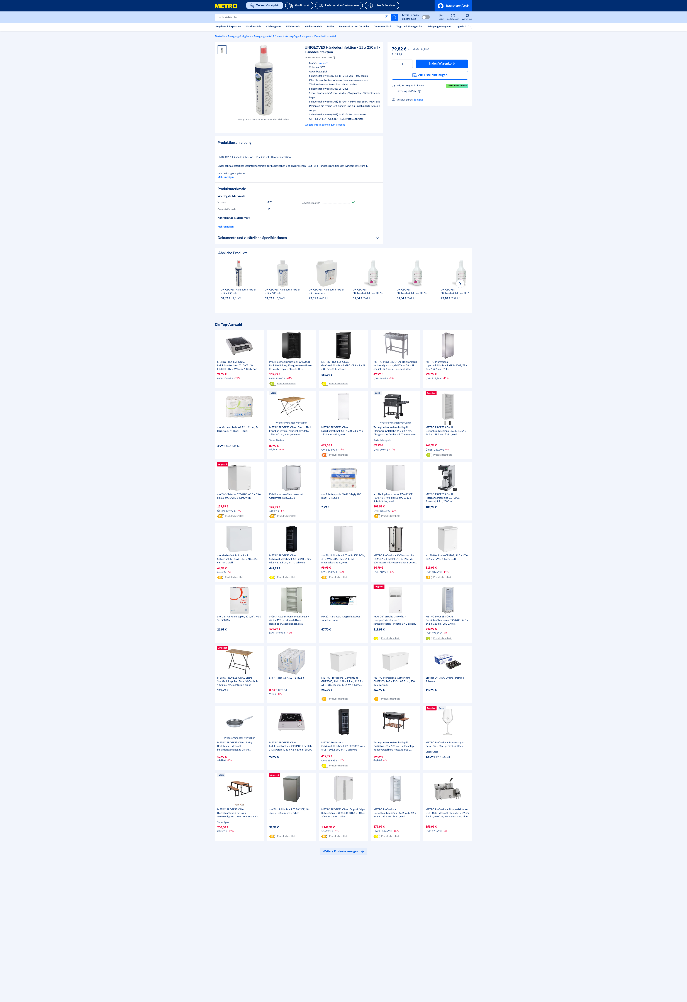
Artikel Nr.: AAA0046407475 (318, 58)
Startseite (220, 36)
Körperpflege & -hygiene (298, 36)
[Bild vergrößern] (264, 80)
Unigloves (323, 63)
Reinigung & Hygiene (239, 36)
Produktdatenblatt (286, 384)
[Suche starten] (394, 17)
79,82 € (399, 49)
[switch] (426, 17)
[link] (467, 17)
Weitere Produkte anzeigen (340, 851)
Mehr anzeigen (226, 177)
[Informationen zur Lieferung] (419, 91)
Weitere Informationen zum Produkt (325, 125)
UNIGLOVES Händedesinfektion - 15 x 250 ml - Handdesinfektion (342, 50)
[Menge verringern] (395, 64)
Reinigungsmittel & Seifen (268, 36)
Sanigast (418, 100)
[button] (453, 5)
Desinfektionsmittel (325, 36)
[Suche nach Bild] (387, 17)
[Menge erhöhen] (409, 64)
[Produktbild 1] (222, 49)
